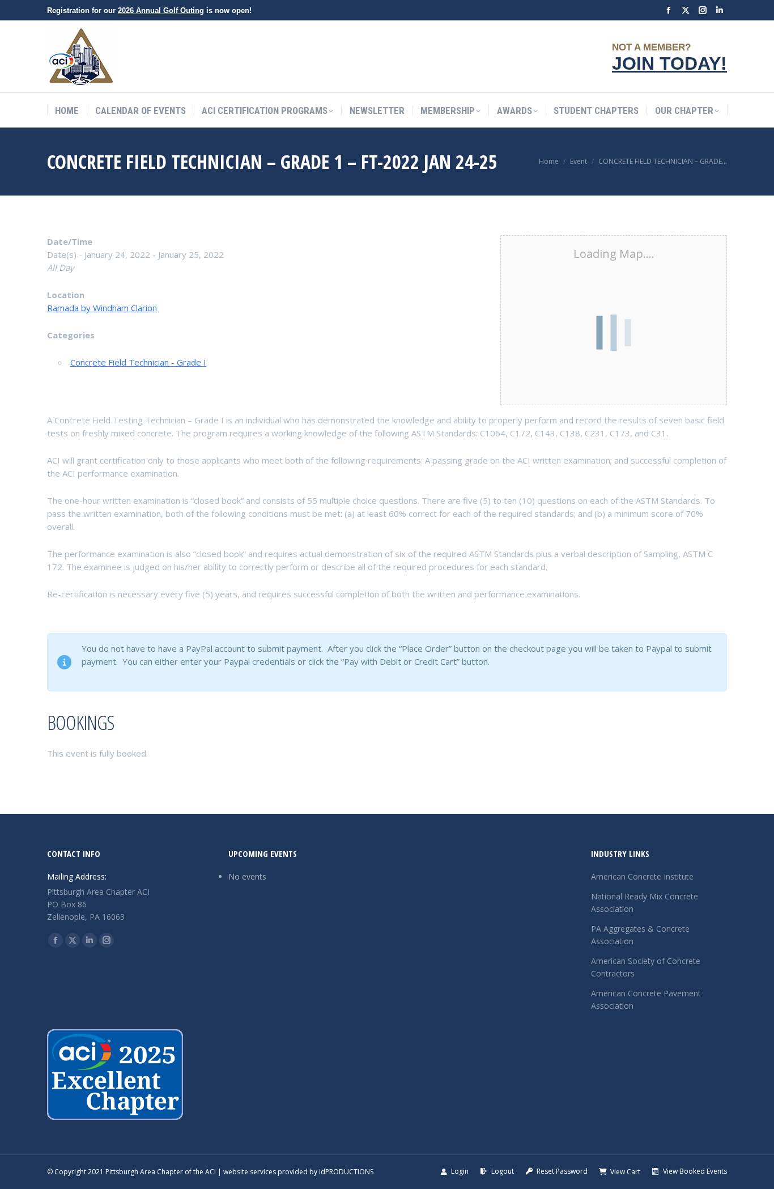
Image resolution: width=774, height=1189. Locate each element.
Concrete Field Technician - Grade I (138, 362)
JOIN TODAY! (669, 63)
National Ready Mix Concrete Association (644, 902)
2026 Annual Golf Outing (161, 10)
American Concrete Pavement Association (646, 999)
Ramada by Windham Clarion (102, 307)
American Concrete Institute (642, 876)
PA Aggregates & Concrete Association (640, 934)
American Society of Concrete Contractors (645, 967)
